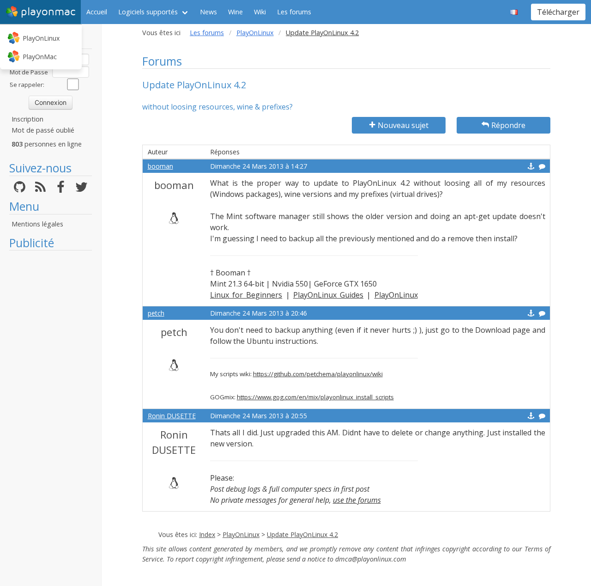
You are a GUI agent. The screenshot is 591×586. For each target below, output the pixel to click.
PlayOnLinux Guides (328, 295)
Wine (235, 11)
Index (207, 534)
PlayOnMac (40, 56)
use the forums (357, 500)
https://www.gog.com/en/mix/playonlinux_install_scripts (315, 397)
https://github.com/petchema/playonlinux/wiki (318, 374)
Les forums (294, 11)
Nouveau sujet (403, 125)
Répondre (508, 125)
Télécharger (558, 12)
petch (156, 313)
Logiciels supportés (148, 11)
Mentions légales (37, 224)
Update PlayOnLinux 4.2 (302, 534)
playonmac (48, 12)
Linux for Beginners (246, 295)
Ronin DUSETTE (172, 415)
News (208, 11)
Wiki (260, 11)
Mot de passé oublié (43, 130)
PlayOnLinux (41, 38)
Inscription (27, 119)
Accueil (96, 11)
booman (160, 166)
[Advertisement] (50, 393)
